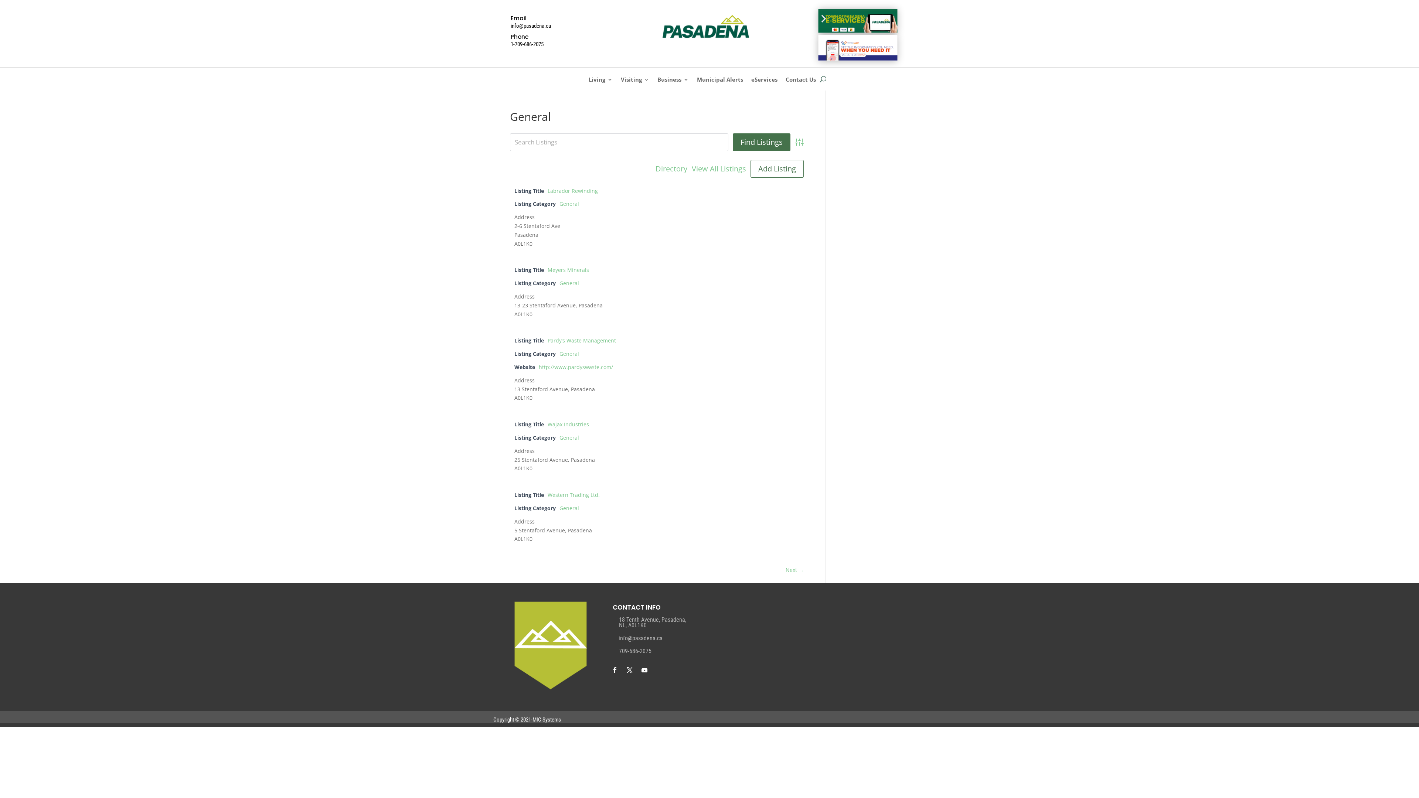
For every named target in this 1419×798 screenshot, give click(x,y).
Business (669, 80)
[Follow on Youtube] (644, 670)
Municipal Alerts (720, 80)
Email (519, 18)
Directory (671, 168)
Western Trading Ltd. (574, 494)
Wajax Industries (568, 424)
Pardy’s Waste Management (582, 340)
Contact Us (801, 80)
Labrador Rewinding (573, 190)
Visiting (631, 80)
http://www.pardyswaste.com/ (576, 367)
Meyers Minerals (568, 269)
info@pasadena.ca (641, 638)
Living (597, 80)
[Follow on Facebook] (615, 670)
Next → (795, 569)
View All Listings (719, 168)
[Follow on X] (630, 670)
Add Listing (777, 169)
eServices (764, 80)
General (569, 203)
